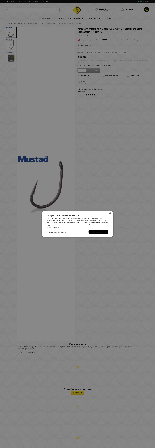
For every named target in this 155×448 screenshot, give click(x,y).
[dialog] (77, 224)
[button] (57, 232)
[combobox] (110, 213)
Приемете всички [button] (98, 232)
